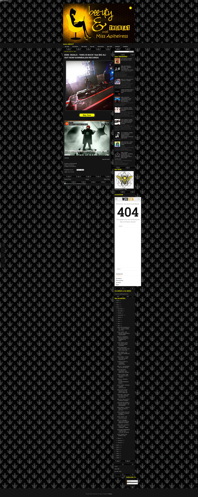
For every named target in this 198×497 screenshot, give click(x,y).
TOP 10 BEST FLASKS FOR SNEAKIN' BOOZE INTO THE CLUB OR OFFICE (127, 121)
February (120, 440)
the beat (67, 46)
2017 (117, 302)
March (119, 438)
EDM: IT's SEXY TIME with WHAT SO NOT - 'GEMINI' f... (123, 376)
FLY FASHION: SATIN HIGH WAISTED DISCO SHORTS (127, 109)
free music (84, 46)
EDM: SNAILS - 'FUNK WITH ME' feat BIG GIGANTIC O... (122, 358)
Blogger (110, 493)
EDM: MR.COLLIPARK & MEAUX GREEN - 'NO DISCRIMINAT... (123, 404)
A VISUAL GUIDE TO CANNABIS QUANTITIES (122, 363)
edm (69, 171)
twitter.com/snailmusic (69, 165)
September (120, 315)
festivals (117, 46)
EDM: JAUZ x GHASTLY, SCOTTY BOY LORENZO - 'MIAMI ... (123, 426)
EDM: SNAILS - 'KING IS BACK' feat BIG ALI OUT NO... (123, 409)
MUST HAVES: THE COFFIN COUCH (122, 417)
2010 (117, 453)
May (119, 323)
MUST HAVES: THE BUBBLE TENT (122, 435)
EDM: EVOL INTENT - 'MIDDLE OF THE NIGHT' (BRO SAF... (122, 391)
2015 (117, 307)
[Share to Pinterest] (83, 170)
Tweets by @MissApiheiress (121, 294)
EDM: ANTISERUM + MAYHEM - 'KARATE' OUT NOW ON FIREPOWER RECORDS (127, 68)
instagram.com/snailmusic (70, 166)
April (119, 325)
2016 (117, 304)
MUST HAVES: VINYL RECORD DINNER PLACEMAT (122, 344)
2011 (117, 451)
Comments (131, 483)
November (120, 310)
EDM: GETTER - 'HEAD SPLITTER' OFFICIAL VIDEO (127, 143)
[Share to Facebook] (82, 170)
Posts (129, 481)
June (119, 321)
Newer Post (67, 179)
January (120, 442)
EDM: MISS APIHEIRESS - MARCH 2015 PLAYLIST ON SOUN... (123, 431)
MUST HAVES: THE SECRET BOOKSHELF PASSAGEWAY (123, 333)
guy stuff (109, 46)
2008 (117, 457)
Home (87, 179)
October (120, 313)
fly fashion (75, 46)
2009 (117, 455)
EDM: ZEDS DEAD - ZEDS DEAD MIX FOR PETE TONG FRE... (123, 349)
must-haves (101, 46)
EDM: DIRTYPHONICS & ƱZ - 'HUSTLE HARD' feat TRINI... (123, 329)
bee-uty (92, 46)
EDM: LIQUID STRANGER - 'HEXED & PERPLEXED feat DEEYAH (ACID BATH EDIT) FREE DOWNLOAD (124, 156)
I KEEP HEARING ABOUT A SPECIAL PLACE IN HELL (127, 91)
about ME (117, 469)
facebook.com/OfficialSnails (70, 163)
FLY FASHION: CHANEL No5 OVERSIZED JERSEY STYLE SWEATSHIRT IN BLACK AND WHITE (127, 135)
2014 (117, 445)
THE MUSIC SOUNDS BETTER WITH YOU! (126, 59)
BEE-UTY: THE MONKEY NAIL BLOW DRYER (123, 367)
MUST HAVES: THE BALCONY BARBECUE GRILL (123, 353)
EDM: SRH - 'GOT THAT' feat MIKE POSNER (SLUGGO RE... (123, 396)
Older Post (107, 179)
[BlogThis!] (79, 170)
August (119, 317)
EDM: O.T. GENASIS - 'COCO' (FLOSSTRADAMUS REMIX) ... (122, 381)
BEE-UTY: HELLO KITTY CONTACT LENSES (127, 80)
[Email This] (77, 170)
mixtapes (125, 46)
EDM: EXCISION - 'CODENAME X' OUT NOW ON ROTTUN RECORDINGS (126, 99)
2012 (117, 449)
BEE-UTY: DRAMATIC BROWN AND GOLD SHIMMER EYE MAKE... (122, 338)
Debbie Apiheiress (4, 0)
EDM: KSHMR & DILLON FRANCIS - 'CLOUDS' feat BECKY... (123, 413)
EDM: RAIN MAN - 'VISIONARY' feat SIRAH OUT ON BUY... (123, 371)
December (120, 308)
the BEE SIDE (118, 471)
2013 (117, 447)
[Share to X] (80, 170)
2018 (117, 300)
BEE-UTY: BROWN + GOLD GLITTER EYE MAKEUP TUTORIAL (123, 421)
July (119, 319)
